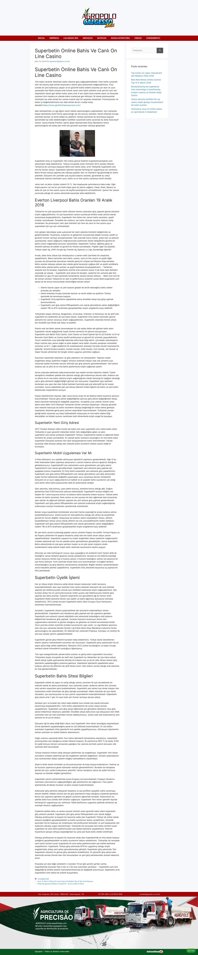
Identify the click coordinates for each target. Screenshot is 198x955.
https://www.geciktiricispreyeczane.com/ (61, 105)
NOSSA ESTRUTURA (120, 38)
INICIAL (41, 38)
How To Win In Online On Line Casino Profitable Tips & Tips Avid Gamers (65, 881)
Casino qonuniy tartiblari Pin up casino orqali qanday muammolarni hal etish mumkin (147, 102)
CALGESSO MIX (70, 38)
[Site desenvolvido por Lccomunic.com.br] (155, 952)
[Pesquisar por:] (144, 50)
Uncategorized (43, 879)
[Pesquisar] (160, 50)
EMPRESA (54, 38)
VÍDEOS (138, 38)
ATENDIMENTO (153, 38)
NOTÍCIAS (101, 38)
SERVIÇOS (88, 38)
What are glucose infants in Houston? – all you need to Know (60, 884)
